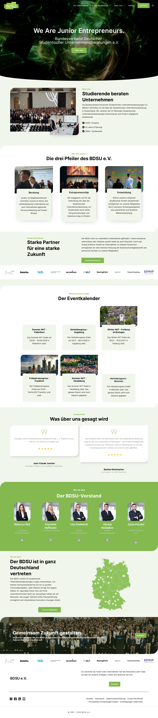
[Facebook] (15, 698)
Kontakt (89, 698)
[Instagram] (11, 698)
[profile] (22, 521)
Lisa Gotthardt (79, 524)
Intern (130, 5)
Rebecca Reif (22, 524)
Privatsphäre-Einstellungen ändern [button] (103, 702)
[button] (89, 5)
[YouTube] (23, 698)
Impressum (99, 698)
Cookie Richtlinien (135, 698)
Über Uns (118, 5)
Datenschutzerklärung (115, 698)
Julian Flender (136, 524)
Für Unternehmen (81, 5)
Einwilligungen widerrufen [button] (131, 702)
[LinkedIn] (22, 540)
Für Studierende (101, 5)
